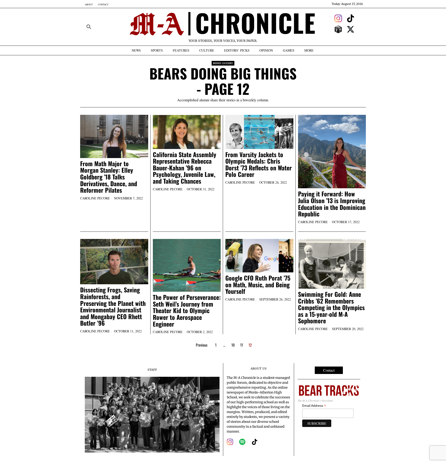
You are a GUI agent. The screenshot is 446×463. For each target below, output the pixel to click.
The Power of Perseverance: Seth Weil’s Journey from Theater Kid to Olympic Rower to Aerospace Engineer (187, 310)
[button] (89, 27)
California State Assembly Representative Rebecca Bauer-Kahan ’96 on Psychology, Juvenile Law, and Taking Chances (184, 168)
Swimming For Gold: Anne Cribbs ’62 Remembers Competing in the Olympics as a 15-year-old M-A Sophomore (331, 307)
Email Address (314, 405)
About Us (259, 368)
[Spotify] (242, 442)
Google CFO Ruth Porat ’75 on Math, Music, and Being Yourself (257, 285)
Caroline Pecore (95, 198)
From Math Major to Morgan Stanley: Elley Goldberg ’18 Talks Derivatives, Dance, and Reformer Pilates (108, 177)
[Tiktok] (350, 18)
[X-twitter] (350, 29)
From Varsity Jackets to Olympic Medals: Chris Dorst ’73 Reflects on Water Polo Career (258, 164)
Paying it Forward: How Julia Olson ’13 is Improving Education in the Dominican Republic (332, 204)
